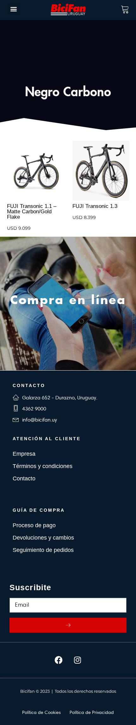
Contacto (24, 478)
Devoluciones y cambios (43, 537)
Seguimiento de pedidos (43, 550)
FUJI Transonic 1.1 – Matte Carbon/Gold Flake (31, 211)
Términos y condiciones (42, 466)
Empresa (24, 454)
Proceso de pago (34, 525)
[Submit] (68, 625)
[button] (14, 8)
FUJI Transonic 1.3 (94, 206)
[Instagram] (77, 660)
